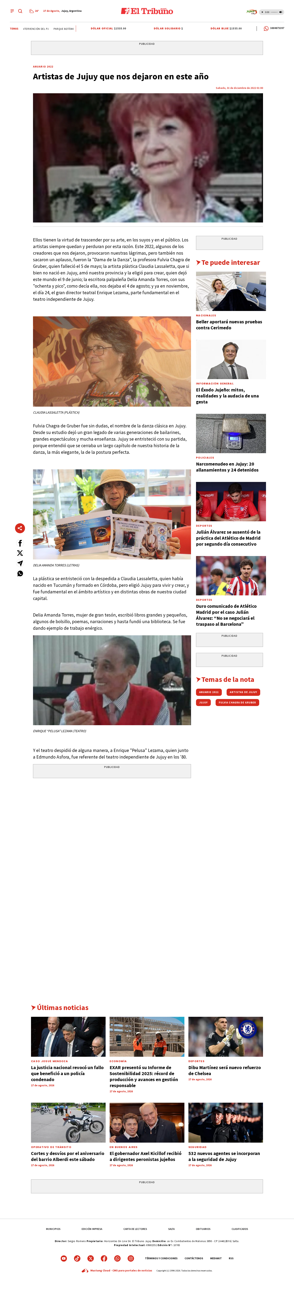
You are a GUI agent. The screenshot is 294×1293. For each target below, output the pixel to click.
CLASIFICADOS (240, 1229)
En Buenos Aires (124, 1147)
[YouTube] (64, 1258)
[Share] (20, 528)
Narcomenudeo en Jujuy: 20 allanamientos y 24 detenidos (227, 467)
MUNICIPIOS (53, 1229)
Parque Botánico (52, 29)
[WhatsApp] (117, 1258)
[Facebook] (104, 1258)
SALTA (171, 1229)
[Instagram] (131, 1258)
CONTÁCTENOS (194, 1258)
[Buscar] (20, 11)
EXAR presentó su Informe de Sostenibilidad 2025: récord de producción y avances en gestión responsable (144, 1076)
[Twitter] (90, 1258)
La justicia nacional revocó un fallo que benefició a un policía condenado (67, 1073)
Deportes (204, 526)
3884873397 (277, 28)
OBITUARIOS (203, 1229)
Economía (118, 1061)
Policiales (205, 458)
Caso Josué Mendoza (49, 1061)
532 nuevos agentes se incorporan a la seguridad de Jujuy (224, 1156)
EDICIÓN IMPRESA (92, 1229)
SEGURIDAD (197, 1147)
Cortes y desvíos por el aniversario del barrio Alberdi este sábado (67, 1156)
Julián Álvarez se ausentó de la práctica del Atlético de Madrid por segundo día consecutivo (228, 538)
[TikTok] (77, 1258)
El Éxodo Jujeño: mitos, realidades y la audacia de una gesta (227, 396)
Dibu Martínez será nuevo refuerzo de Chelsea (224, 1070)
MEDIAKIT (216, 1258)
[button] (20, 543)
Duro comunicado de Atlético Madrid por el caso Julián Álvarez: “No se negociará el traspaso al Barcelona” (226, 615)
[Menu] (12, 11)
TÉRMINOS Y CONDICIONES (161, 1258)
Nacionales (206, 315)
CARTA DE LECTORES (135, 1229)
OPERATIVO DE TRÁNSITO (51, 1147)
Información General (215, 383)
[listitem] (34, 11)
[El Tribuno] (147, 11)
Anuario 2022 (43, 66)
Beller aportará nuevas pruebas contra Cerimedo (229, 325)
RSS (231, 1258)
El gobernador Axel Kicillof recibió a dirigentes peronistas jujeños (145, 1156)
